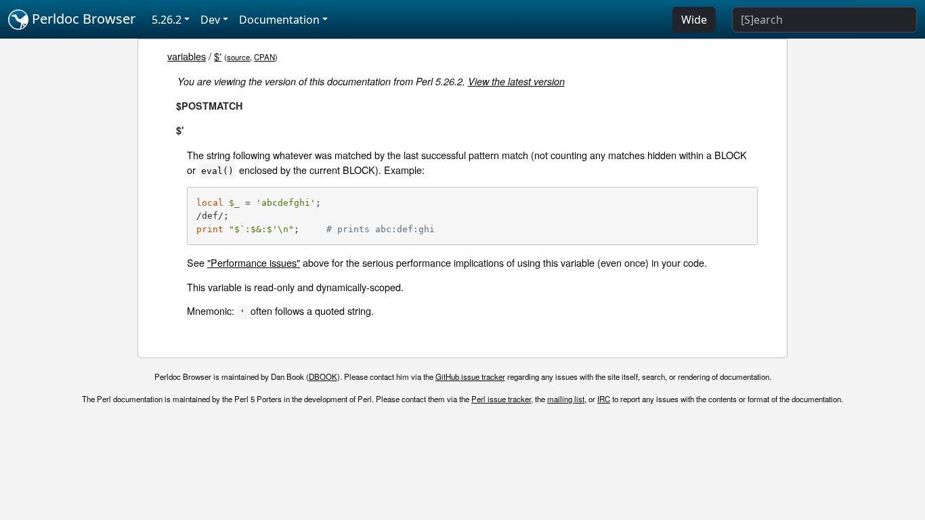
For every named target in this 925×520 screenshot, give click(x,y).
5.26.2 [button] (166, 19)
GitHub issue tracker (470, 376)
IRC (603, 398)
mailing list (565, 398)
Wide (694, 19)
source (238, 56)
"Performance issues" (253, 262)
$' (217, 56)
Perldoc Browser (81, 18)
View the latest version (516, 81)
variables (186, 56)
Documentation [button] (279, 19)
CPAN (264, 56)
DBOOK (323, 376)
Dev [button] (210, 19)
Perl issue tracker (501, 398)
